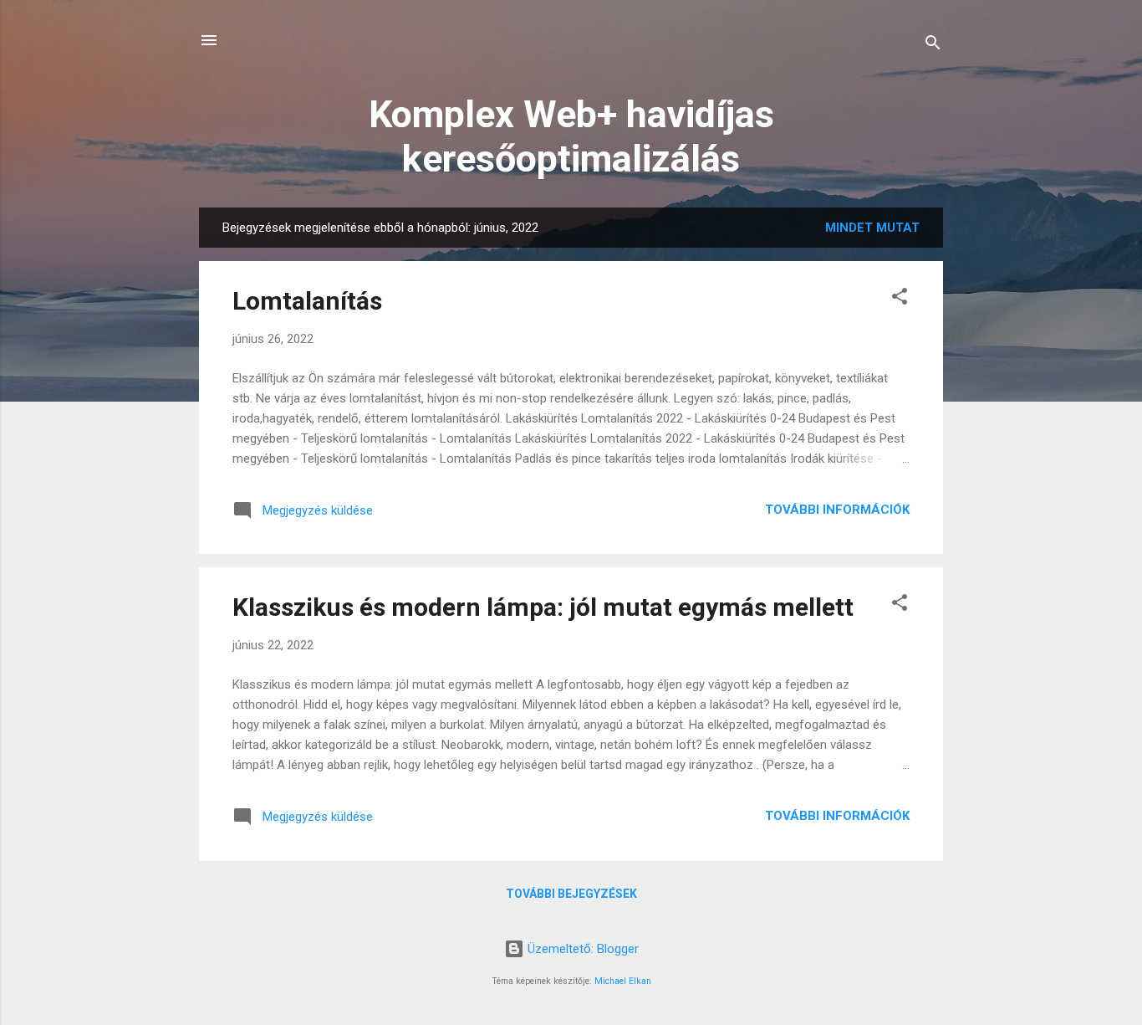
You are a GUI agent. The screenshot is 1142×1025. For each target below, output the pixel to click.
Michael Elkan (622, 981)
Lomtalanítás (307, 300)
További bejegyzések (571, 893)
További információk (837, 509)
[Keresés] (933, 45)
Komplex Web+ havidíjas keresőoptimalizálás (571, 136)
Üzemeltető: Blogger (581, 948)
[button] (900, 299)
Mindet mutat (872, 227)
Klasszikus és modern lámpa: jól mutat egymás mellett (543, 607)
